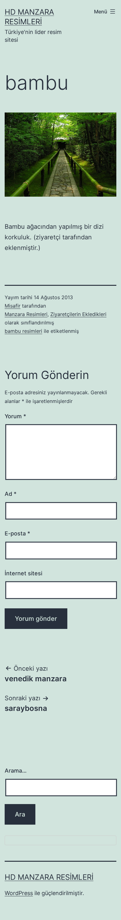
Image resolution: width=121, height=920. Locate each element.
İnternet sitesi (23, 573)
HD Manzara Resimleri (49, 877)
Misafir (12, 306)
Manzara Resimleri (26, 314)
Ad (10, 494)
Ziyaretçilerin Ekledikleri (78, 314)
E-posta (17, 533)
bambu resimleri (23, 331)
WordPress (19, 893)
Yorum (15, 416)
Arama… (16, 770)
